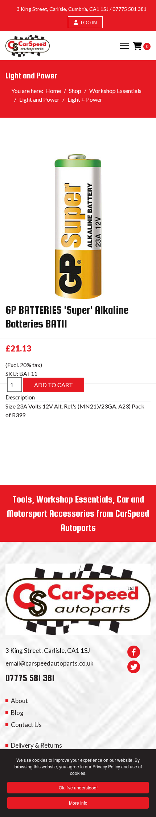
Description (20, 397)
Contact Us (26, 724)
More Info (78, 803)
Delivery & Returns (36, 745)
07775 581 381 (129, 9)
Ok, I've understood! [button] (78, 787)
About (19, 700)
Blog (17, 712)
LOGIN (88, 22)
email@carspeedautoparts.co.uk (49, 663)
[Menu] (124, 46)
